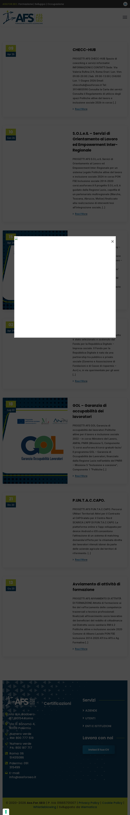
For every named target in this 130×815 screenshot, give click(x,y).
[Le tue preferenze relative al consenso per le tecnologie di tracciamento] (6, 812)
